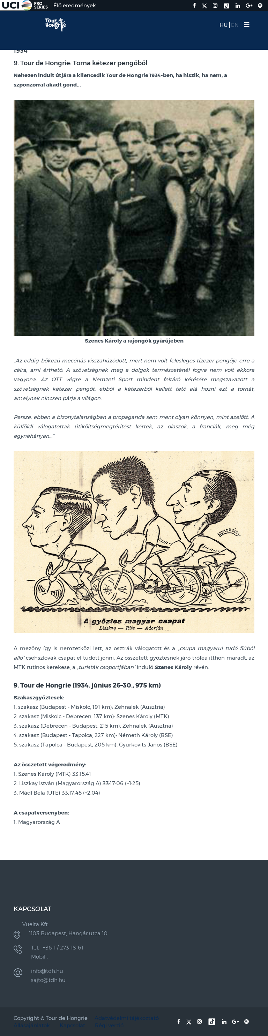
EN (235, 25)
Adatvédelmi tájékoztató (127, 1018)
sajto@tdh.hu (48, 980)
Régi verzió (109, 1025)
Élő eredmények (74, 5)
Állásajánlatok (32, 1025)
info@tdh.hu (47, 971)
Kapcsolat (72, 1025)
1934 (21, 50)
